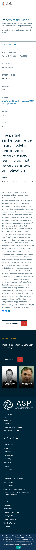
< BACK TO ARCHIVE (9, 45)
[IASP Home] (7, 4)
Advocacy (7, 459)
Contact (6, 501)
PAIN (5, 475)
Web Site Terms (9, 523)
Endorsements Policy (11, 512)
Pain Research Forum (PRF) (13, 478)
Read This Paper (11, 323)
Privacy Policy (8, 516)
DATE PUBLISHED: (9, 75)
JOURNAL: (5, 86)
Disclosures (7, 509)
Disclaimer (7, 505)
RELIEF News (8, 486)
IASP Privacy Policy (24, 543)
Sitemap (6, 527)
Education (7, 452)
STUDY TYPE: (7, 64)
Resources (7, 448)
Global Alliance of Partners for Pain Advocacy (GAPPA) (16, 493)
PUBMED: (5, 97)
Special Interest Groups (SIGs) (14, 489)
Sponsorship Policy (10, 519)
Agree (18, 547)
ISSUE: (4, 123)
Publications (8, 444)
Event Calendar (9, 455)
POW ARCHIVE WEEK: (9, 53)
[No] (34, 542)
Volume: (5, 112)
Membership (7, 462)
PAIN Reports (8, 482)
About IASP (7, 470)
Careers (6, 466)
